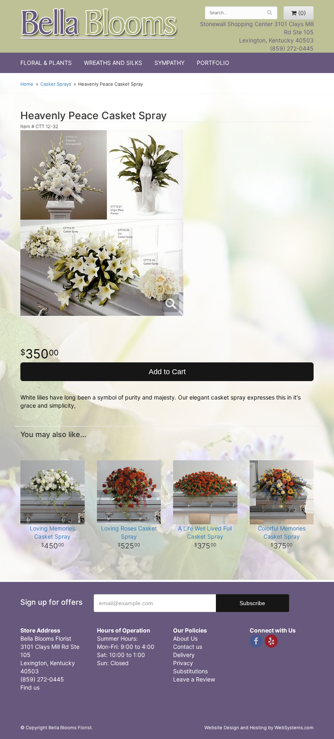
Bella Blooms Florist (99, 24)
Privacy (183, 662)
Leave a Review (194, 679)
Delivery (184, 654)
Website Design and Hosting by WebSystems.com (259, 727)
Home (26, 84)
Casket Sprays (55, 84)
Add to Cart (167, 372)
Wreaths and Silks (113, 62)
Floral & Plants (46, 62)
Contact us (187, 646)
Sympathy (169, 62)
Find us (30, 687)
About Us (185, 638)
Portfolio (213, 62)
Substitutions (190, 671)
